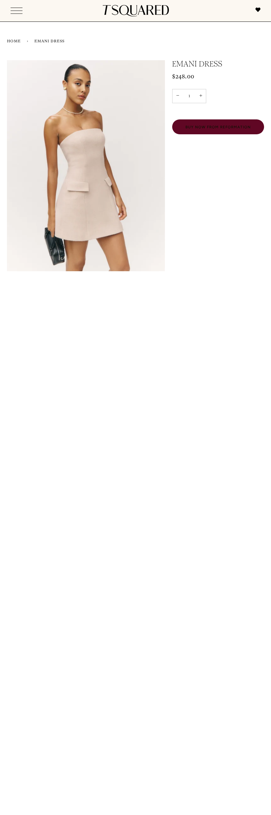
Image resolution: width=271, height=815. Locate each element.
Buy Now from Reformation (218, 127)
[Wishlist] (254, 11)
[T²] (136, 11)
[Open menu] (16, 11)
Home (14, 41)
